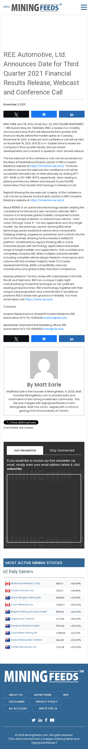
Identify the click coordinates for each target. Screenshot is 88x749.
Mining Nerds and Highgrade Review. (55, 741)
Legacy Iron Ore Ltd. (22, 618)
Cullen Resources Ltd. (24, 647)
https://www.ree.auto (39, 299)
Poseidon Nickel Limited (25, 625)
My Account (18, 708)
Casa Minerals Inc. (22, 604)
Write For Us (48, 708)
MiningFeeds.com (36, 735)
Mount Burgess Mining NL (26, 597)
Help (66, 695)
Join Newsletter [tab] (25, 450)
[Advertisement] (44, 25)
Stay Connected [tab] (62, 450)
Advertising (43, 695)
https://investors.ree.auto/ (47, 166)
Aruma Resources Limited (26, 639)
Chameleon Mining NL (24, 632)
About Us (16, 695)
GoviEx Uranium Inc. (22, 590)
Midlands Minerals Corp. (25, 583)
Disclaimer (17, 701)
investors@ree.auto (54, 318)
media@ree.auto (53, 329)
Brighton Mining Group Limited (29, 611)
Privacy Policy (47, 701)
